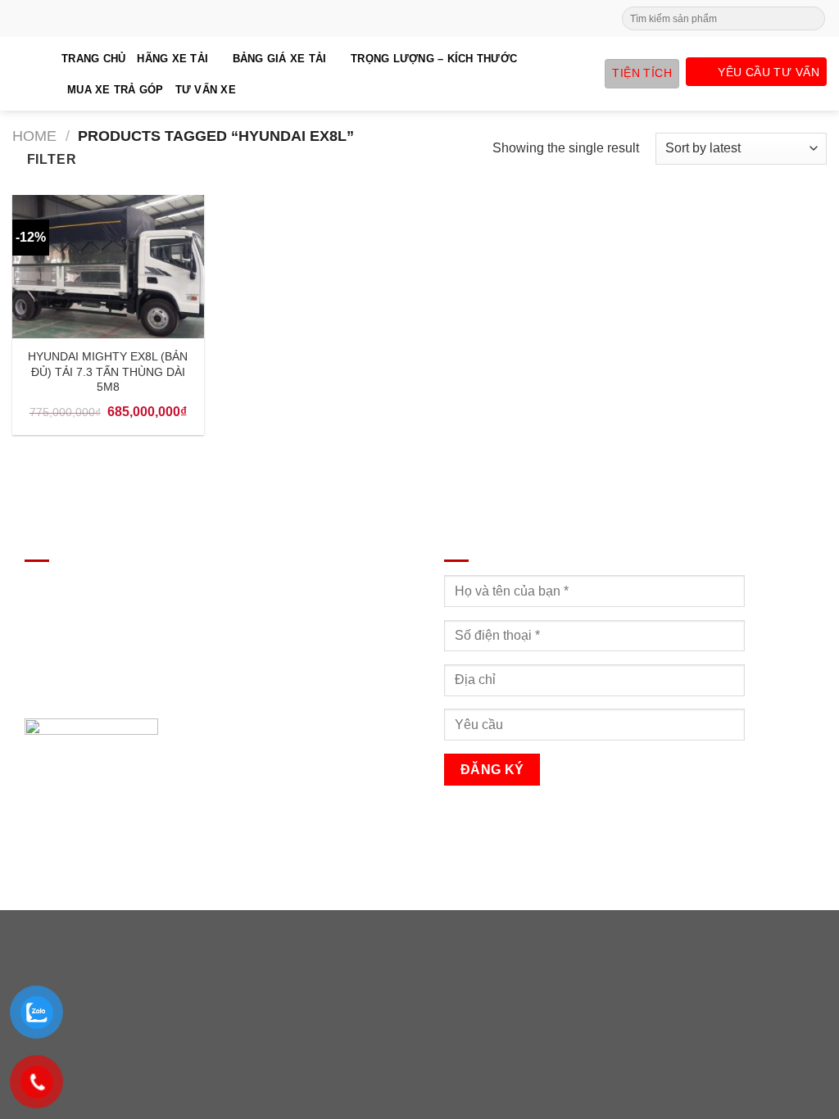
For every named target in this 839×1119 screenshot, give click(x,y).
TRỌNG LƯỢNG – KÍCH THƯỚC (434, 58)
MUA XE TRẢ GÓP (115, 90)
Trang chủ (93, 58)
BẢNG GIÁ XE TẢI (280, 58)
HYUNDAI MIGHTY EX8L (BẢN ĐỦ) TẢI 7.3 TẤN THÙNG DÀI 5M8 (108, 371)
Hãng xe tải (172, 58)
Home (34, 135)
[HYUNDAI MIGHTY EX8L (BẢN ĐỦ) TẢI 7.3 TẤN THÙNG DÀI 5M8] (108, 266)
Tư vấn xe (205, 90)
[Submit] (811, 19)
